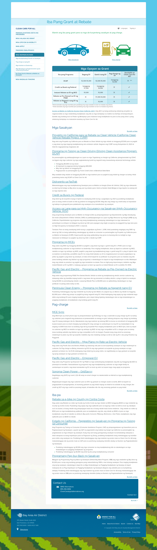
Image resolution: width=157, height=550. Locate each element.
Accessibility (117, 532)
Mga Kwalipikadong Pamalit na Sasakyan (28, 58)
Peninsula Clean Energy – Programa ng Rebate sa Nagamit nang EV (92, 288)
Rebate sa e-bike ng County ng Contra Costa (78, 399)
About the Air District (113, 524)
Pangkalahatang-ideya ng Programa (27, 33)
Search (123, 524)
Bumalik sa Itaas (132, 131)
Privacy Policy (136, 532)
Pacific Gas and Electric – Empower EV (75, 358)
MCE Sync (58, 312)
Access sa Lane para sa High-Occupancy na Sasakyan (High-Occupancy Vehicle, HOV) (94, 209)
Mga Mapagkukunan (24, 55)
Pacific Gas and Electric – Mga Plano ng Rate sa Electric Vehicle (89, 341)
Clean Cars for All (25, 28)
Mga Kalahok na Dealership (24, 65)
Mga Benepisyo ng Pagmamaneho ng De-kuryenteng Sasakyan (28, 69)
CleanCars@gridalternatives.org (72, 491)
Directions (24, 529)
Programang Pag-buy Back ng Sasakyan (76, 455)
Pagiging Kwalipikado (25, 50)
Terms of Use (127, 532)
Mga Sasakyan (73, 60)
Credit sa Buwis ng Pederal (68, 195)
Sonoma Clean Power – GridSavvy (72, 371)
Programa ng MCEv (63, 242)
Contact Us (131, 495)
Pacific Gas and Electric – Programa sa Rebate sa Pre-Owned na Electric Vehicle (94, 270)
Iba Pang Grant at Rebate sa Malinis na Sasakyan (27, 74)
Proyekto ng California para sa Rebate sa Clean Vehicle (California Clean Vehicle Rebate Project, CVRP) (94, 136)
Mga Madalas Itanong (25, 79)
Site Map (137, 524)
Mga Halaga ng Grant (25, 38)
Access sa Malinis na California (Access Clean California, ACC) (73, 111)
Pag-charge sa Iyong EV (23, 62)
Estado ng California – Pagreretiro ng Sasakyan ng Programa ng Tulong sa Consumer (93, 422)
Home (104, 524)
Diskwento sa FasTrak (64, 181)
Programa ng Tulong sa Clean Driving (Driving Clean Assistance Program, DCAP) (94, 152)
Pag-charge (116, 60)
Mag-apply (20, 46)
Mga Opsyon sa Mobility (26, 42)
